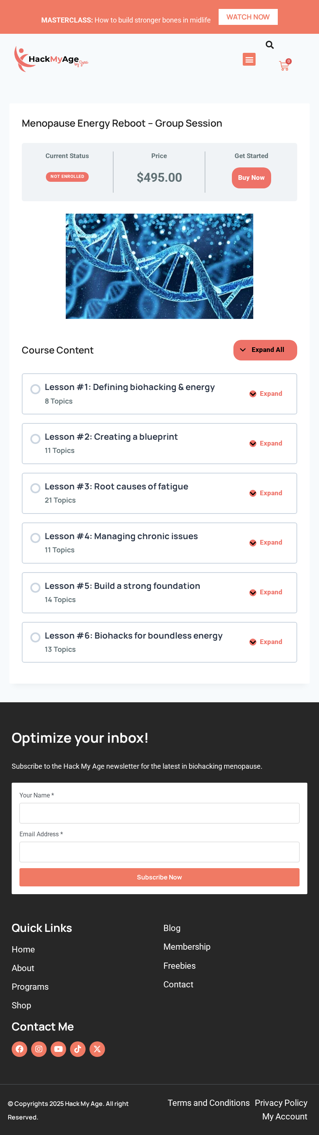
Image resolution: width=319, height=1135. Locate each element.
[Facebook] (19, 1049)
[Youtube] (58, 1049)
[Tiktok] (78, 1049)
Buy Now (251, 177)
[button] (249, 59)
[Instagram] (39, 1049)
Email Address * (41, 834)
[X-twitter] (97, 1049)
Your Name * (36, 795)
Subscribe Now (159, 877)
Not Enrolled (67, 176)
